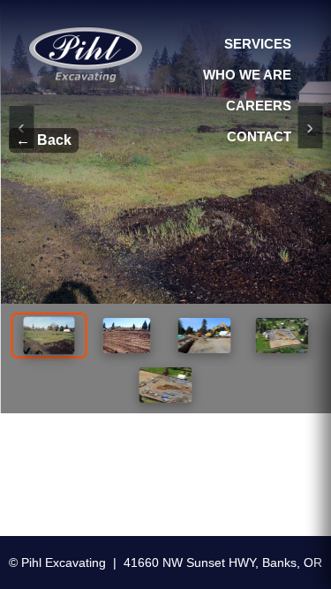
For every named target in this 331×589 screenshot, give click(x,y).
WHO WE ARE (247, 74)
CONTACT (259, 136)
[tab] (49, 336)
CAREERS (258, 105)
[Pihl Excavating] (85, 54)
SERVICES (257, 43)
